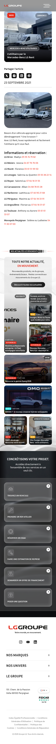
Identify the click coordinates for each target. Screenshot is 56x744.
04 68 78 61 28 (35, 186)
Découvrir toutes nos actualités (28, 284)
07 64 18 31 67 (38, 204)
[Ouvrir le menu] (47, 5)
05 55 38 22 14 (44, 174)
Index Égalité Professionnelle (22, 718)
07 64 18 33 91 (38, 198)
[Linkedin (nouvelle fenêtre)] (35, 642)
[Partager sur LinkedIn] (21, 75)
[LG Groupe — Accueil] (13, 5)
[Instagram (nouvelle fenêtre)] (20, 642)
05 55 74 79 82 (29, 156)
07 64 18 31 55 (33, 180)
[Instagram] (14, 75)
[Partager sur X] (6, 75)
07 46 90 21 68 (37, 192)
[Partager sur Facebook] (29, 75)
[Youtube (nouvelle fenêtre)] (28, 642)
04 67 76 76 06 (31, 162)
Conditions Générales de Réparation (33, 728)
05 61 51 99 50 (31, 168)
